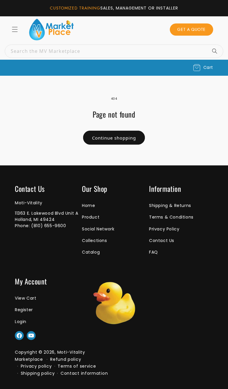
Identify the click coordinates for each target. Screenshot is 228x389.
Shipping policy (38, 373)
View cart (25, 298)
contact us (161, 240)
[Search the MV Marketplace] (216, 51)
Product (90, 217)
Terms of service (77, 366)
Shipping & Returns (170, 205)
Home (88, 205)
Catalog (91, 252)
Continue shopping (114, 138)
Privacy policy (36, 366)
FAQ (153, 252)
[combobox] (114, 51)
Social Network (98, 229)
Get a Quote (191, 29)
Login (20, 322)
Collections (94, 240)
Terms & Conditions (171, 217)
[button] (203, 67)
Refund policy (65, 359)
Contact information (84, 373)
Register (24, 310)
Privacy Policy (164, 229)
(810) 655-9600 (48, 226)
